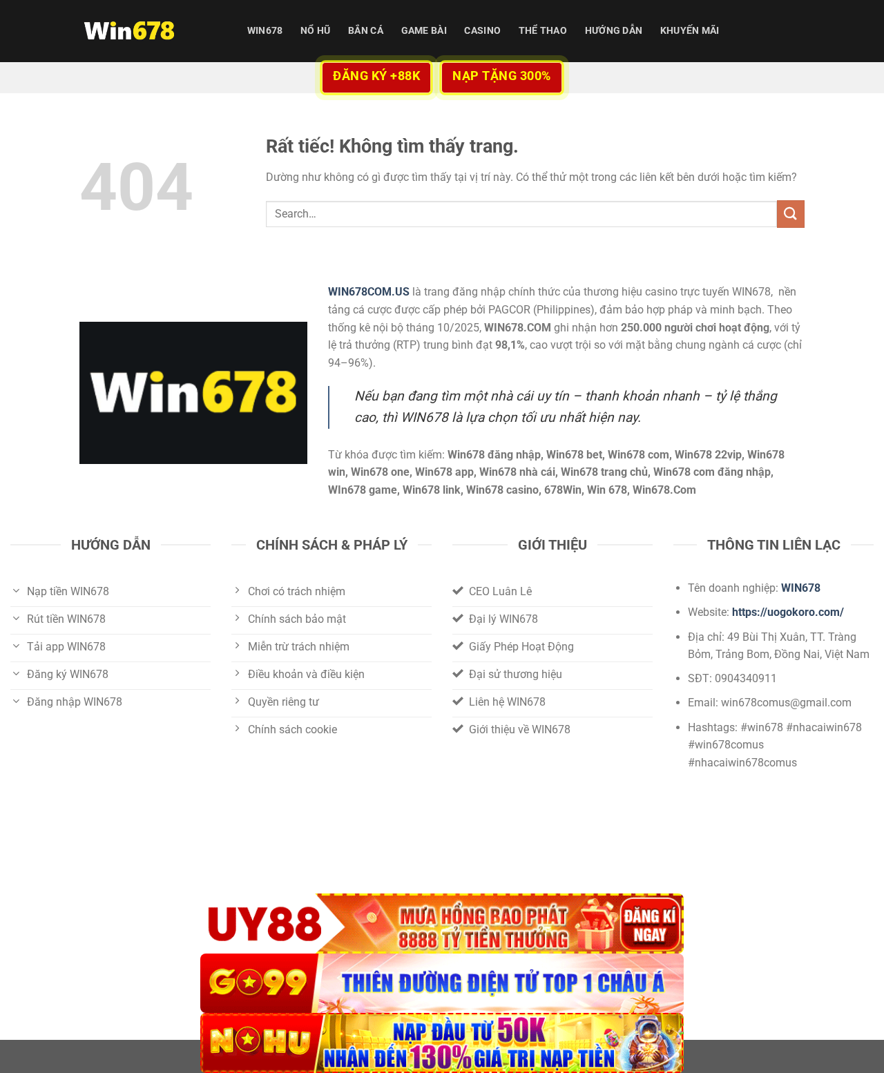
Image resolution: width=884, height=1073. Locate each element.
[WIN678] (148, 31)
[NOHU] (442, 1043)
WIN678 (265, 31)
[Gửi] (791, 213)
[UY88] (442, 923)
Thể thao (543, 31)
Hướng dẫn (614, 31)
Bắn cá (365, 31)
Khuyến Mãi (690, 31)
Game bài (424, 31)
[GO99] (442, 984)
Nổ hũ (315, 31)
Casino (482, 31)
